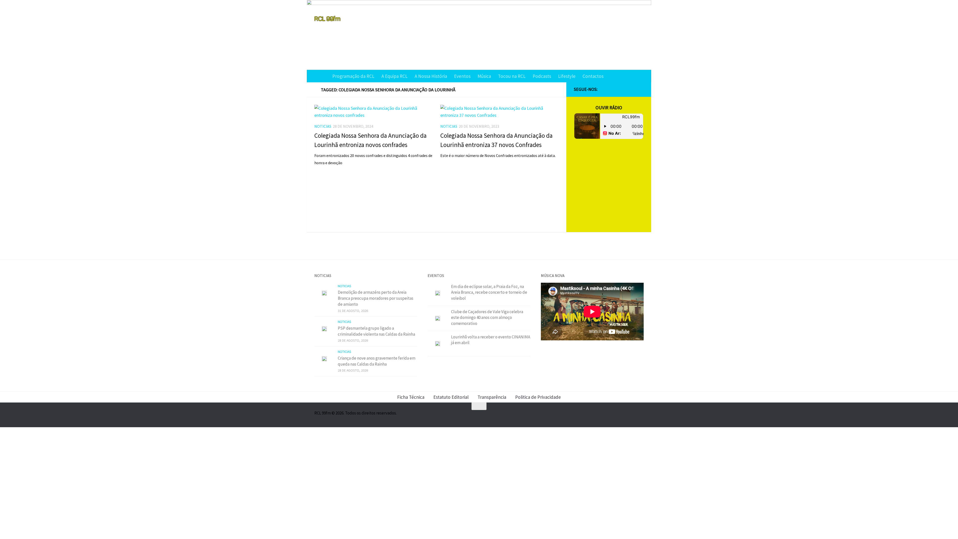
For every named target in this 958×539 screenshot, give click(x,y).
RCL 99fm (327, 18)
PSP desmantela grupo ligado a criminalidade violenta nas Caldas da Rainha (376, 331)
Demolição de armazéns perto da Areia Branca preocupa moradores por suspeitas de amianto (375, 298)
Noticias (322, 126)
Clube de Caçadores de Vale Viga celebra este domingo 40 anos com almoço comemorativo (487, 317)
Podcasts (542, 76)
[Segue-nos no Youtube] (633, 90)
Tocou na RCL (512, 76)
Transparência (492, 397)
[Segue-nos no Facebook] (617, 90)
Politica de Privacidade (538, 397)
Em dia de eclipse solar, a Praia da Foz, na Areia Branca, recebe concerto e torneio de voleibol (489, 292)
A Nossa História (431, 76)
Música (484, 76)
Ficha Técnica (410, 397)
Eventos (462, 76)
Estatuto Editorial (451, 397)
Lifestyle (567, 76)
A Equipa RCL (394, 76)
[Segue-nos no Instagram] (625, 90)
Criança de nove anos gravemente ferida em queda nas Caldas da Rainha (376, 361)
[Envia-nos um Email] (641, 90)
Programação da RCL (353, 76)
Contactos (593, 76)
